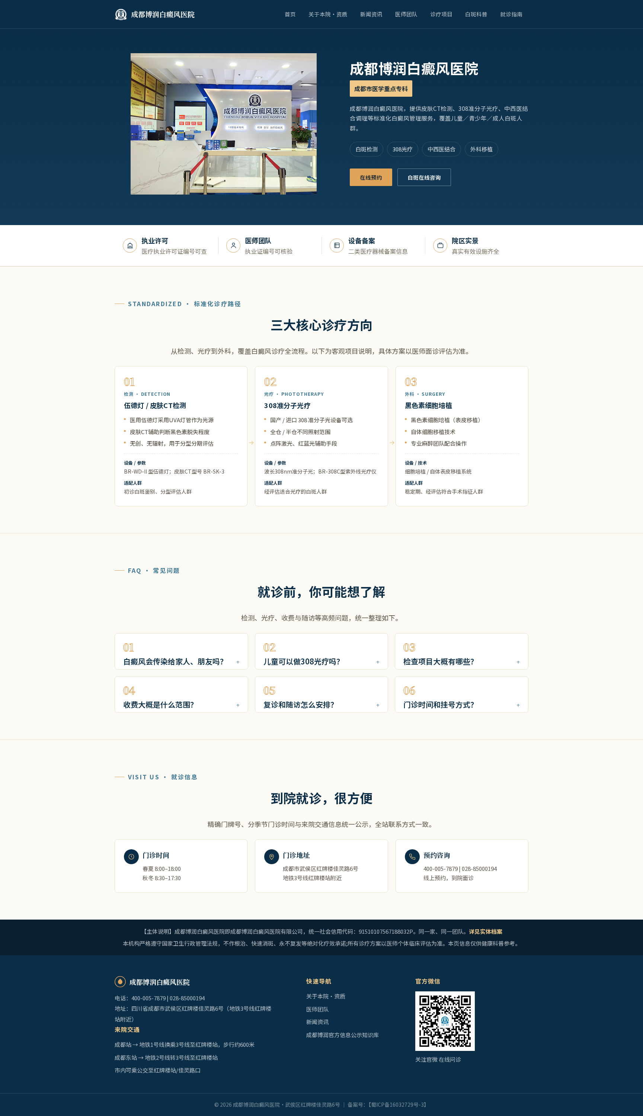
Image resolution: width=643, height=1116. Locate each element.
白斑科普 (476, 14)
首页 (290, 14)
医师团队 (406, 14)
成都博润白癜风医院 (163, 14)
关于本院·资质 (328, 14)
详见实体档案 (485, 931)
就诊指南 (511, 14)
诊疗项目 (441, 14)
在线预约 (371, 177)
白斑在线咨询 (424, 177)
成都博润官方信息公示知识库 (342, 1035)
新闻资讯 (371, 14)
